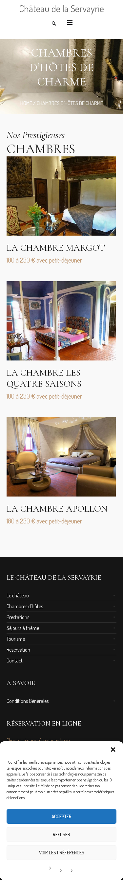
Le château (18, 595)
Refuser (61, 834)
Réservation (18, 649)
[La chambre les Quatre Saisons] (61, 320)
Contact (15, 660)
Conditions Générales (28, 701)
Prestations (18, 617)
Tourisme (16, 639)
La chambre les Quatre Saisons (44, 378)
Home (26, 103)
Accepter (61, 816)
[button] (113, 749)
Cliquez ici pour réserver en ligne (38, 740)
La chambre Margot (56, 247)
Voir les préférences (61, 852)
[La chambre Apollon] (61, 457)
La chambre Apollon (57, 508)
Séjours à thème (23, 628)
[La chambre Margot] (61, 196)
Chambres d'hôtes (25, 606)
